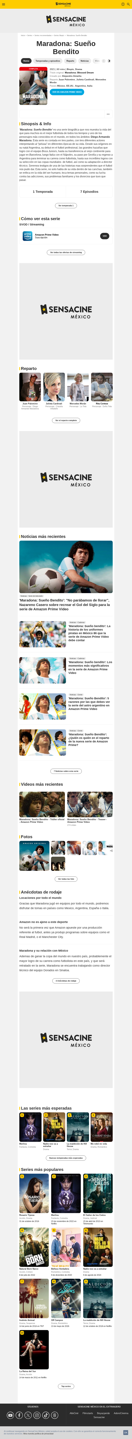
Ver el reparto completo (66, 420)
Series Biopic (59, 35)
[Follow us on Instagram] (37, 1415)
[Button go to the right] (109, 61)
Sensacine (99, 1417)
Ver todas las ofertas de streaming (66, 252)
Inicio (23, 35)
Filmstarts (88, 1413)
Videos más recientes (42, 784)
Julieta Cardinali (85, 79)
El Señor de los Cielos (94, 1215)
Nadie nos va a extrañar (50, 1145)
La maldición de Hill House (96, 1320)
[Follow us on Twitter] (28, 1415)
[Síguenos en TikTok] (46, 1415)
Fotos (26, 836)
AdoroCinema (121, 1413)
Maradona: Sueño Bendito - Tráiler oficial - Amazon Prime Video (41, 820)
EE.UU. (70, 85)
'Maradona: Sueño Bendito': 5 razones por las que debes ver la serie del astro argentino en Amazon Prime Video (89, 704)
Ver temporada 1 (66, 206)
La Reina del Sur (27, 1371)
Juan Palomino (67, 79)
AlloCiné (74, 1413)
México (61, 85)
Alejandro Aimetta (71, 76)
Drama (78, 69)
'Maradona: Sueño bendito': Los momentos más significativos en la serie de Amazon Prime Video (90, 668)
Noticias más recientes (43, 536)
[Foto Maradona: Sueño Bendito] (34, 856)
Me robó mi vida (99, 1144)
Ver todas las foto (66, 879)
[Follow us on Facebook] (20, 1415)
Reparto (29, 368)
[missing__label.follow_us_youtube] (11, 1415)
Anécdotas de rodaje (41, 892)
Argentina (80, 85)
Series (29, 35)
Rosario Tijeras (26, 1215)
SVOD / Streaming (31, 224)
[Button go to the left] (104, 61)
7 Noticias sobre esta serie (66, 771)
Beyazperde (103, 1413)
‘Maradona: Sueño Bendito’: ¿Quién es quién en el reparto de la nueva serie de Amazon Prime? (88, 740)
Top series (66, 1386)
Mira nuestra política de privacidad (38, 1434)
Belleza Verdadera (60, 1269)
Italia (89, 85)
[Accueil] (63, 4)
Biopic (70, 69)
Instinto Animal (27, 1320)
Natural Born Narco (28, 1269)
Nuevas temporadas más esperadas (66, 1158)
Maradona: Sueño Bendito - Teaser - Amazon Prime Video (87, 820)
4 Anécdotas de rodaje (66, 981)
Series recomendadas (43, 35)
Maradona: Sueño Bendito (66, 48)
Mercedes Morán (78, 403)
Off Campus (57, 1320)
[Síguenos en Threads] (55, 1415)
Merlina (23, 1144)
